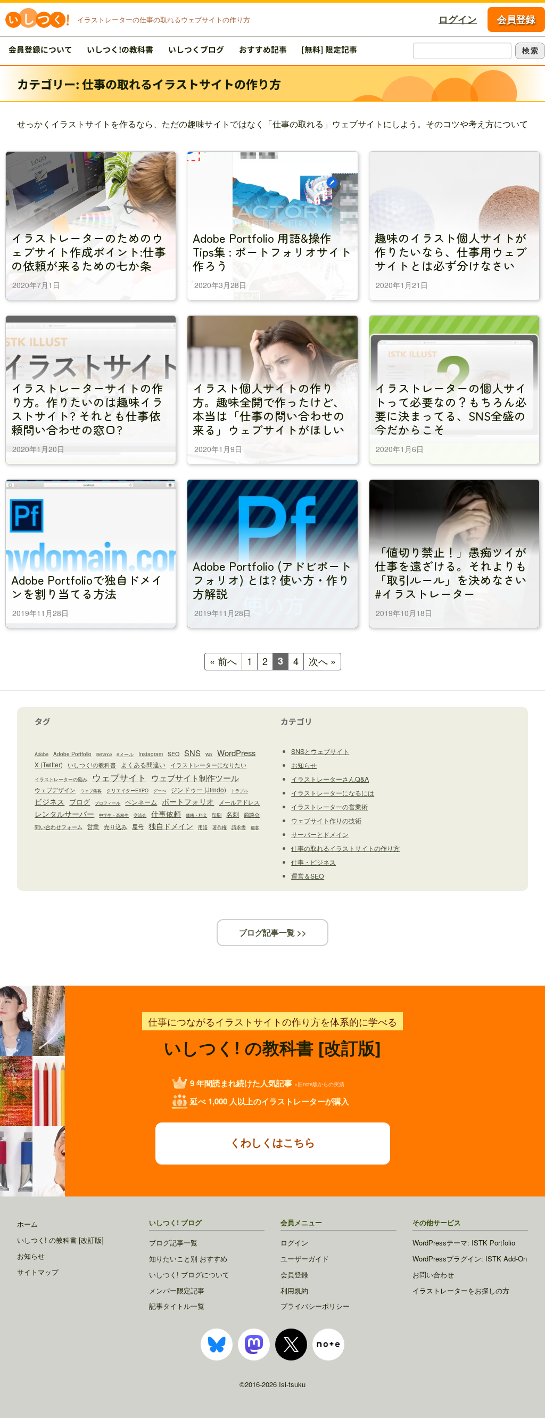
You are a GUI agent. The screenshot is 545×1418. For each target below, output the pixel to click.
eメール (125, 754)
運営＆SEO (307, 876)
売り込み (115, 827)
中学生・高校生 (114, 815)
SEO (173, 754)
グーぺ (159, 790)
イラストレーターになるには (332, 793)
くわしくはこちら (272, 1142)
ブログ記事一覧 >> (273, 932)
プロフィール (107, 803)
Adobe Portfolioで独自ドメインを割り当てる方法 (87, 586)
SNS (192, 752)
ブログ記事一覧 (173, 1242)
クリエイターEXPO (127, 790)
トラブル (239, 790)
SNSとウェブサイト (320, 751)
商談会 (252, 814)
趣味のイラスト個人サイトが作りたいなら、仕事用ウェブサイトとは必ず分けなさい (451, 251)
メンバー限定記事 (176, 1290)
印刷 (216, 815)
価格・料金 (196, 815)
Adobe (41, 754)
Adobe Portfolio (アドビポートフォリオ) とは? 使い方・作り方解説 (272, 579)
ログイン (458, 19)
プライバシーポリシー (315, 1306)
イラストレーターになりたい (208, 764)
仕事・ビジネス (313, 862)
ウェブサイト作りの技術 (326, 820)
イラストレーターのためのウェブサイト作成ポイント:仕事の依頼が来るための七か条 (88, 251)
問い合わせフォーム (58, 827)
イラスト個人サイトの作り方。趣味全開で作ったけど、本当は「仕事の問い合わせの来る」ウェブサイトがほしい (269, 408)
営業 (93, 826)
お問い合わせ (433, 1274)
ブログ (79, 802)
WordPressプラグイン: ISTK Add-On (469, 1258)
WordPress (236, 752)
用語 (203, 827)
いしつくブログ (196, 49)
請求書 (239, 827)
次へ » (322, 661)
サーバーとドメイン (320, 834)
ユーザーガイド (304, 1258)
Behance (104, 754)
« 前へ (223, 661)
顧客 (255, 827)
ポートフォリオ (188, 801)
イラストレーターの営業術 (329, 807)
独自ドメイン (170, 826)
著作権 (219, 827)
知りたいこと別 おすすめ (188, 1258)
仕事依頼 (166, 813)
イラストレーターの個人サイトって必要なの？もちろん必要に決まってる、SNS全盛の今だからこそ (451, 408)
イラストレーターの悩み (61, 779)
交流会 (140, 815)
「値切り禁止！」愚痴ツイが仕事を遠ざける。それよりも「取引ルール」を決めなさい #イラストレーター (451, 572)
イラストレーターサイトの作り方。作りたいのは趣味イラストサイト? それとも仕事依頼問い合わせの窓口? (87, 408)
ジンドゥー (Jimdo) (198, 789)
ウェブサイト (119, 777)
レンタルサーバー (64, 813)
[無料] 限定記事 (329, 49)
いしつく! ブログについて (189, 1274)
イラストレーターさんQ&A (330, 779)
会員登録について (40, 49)
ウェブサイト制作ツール (195, 777)
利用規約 (294, 1290)
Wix (208, 754)
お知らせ (304, 765)
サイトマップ (38, 1272)
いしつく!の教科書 (120, 49)
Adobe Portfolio (72, 754)
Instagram (150, 754)
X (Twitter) (49, 764)
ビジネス (49, 801)
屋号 (138, 826)
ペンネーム (141, 802)
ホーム (27, 1224)
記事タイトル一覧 (176, 1306)
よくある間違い (143, 764)
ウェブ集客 (91, 790)
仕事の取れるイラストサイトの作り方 (345, 848)
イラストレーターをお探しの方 (460, 1290)
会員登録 (516, 19)
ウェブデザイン (55, 790)
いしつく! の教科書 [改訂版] (60, 1240)
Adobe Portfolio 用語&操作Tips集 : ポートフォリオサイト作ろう (272, 251)
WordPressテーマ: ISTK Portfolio (463, 1242)
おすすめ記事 (263, 49)
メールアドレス (239, 802)
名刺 (232, 813)
